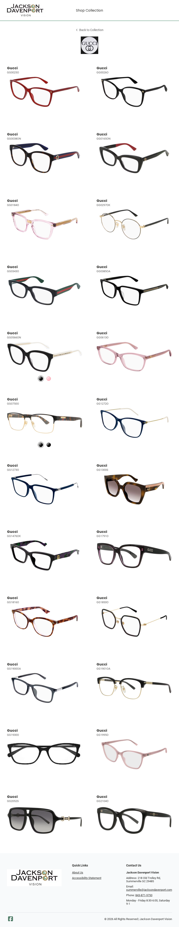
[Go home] (24, 10)
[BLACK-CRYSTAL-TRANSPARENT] (41, 378)
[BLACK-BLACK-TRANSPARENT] (49, 445)
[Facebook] (10, 920)
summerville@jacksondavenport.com (149, 889)
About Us (77, 872)
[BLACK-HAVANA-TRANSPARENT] (41, 445)
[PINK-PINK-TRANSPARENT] (49, 378)
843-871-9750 (143, 895)
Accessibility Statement (86, 878)
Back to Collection (91, 30)
